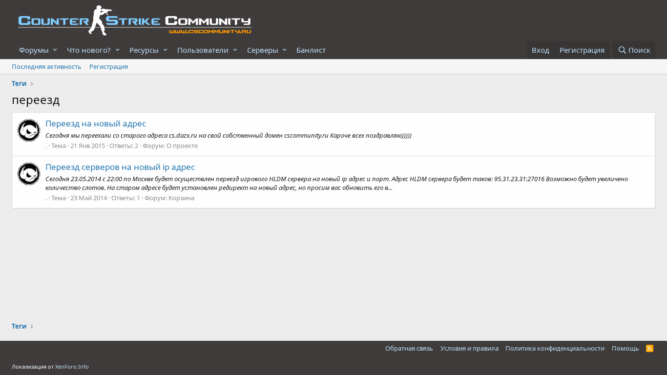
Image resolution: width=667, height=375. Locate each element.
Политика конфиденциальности (554, 348)
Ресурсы (144, 50)
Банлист (311, 50)
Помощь (625, 348)
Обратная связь (409, 348)
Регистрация (108, 66)
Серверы (262, 50)
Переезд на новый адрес (95, 123)
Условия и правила (469, 348)
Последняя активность (47, 66)
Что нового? (89, 50)
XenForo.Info (72, 366)
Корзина (181, 197)
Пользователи (203, 50)
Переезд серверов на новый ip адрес (120, 166)
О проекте (182, 145)
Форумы (34, 50)
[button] (55, 50)
